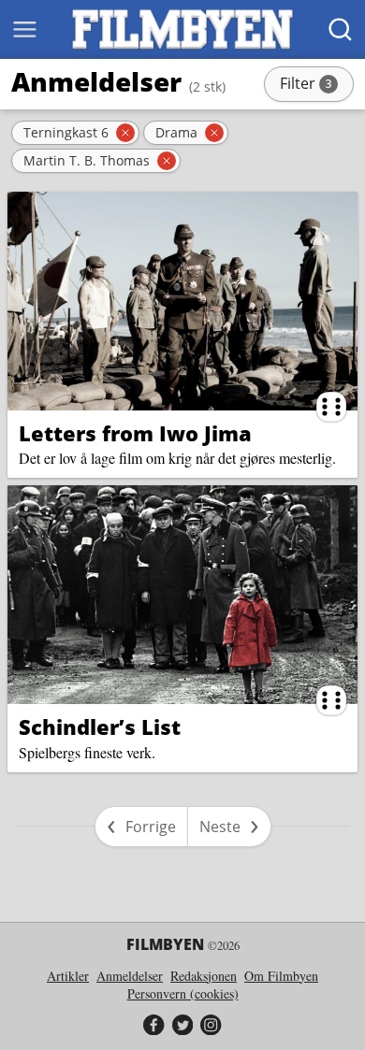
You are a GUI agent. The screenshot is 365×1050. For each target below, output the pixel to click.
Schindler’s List (100, 726)
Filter (315, 85)
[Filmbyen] (182, 29)
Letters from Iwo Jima (135, 433)
